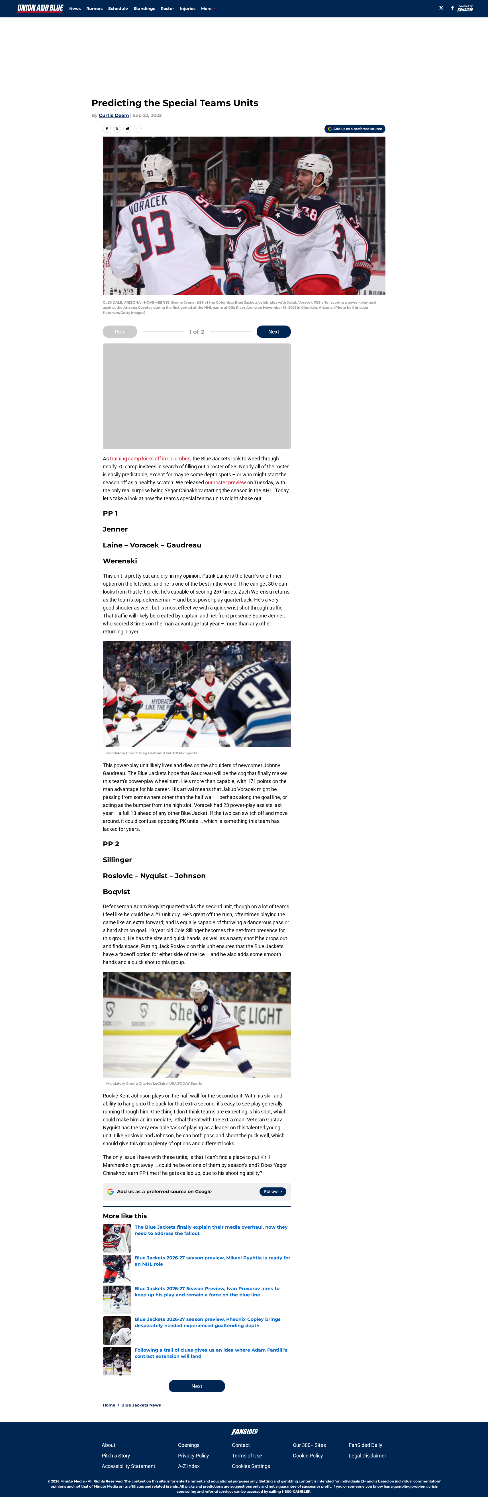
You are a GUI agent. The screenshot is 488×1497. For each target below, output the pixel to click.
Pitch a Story (116, 1456)
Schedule (118, 8)
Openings (188, 1445)
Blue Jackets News (141, 1405)
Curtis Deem (114, 115)
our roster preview (225, 482)
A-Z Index (189, 1466)
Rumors (94, 8)
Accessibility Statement (128, 1466)
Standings (144, 8)
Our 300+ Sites (309, 1445)
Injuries (187, 8)
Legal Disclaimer (367, 1456)
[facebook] (452, 8)
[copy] (138, 129)
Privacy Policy (193, 1456)
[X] (441, 8)
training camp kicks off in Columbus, (150, 459)
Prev (120, 332)
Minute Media (72, 1481)
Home (109, 1405)
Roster (167, 8)
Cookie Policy (308, 1456)
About (108, 1445)
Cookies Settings (251, 1466)
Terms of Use (247, 1456)
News (75, 8)
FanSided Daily (365, 1445)
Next (273, 332)
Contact (241, 1445)
